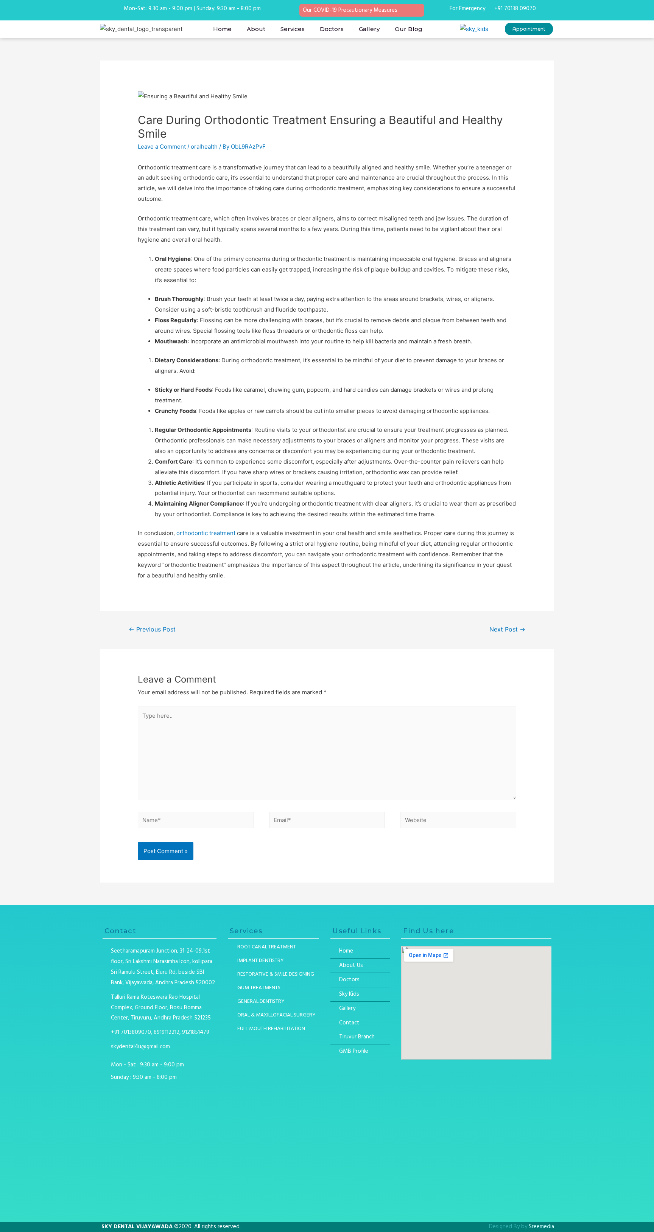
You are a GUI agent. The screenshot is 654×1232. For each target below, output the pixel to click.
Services (292, 29)
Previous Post (152, 629)
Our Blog (408, 29)
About (256, 29)
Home (222, 29)
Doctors (332, 29)
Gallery (369, 29)
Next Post (507, 629)
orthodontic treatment (205, 533)
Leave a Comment (162, 146)
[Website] (458, 821)
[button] (529, 29)
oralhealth (204, 146)
